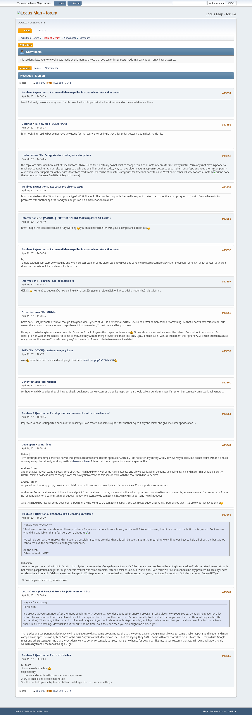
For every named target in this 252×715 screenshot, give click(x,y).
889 (38, 82)
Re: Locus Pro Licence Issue (66, 186)
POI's (25, 350)
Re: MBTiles (49, 312)
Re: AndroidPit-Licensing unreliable (71, 514)
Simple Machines (40, 711)
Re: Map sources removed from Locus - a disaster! (80, 413)
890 (43, 82)
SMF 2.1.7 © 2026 (23, 711)
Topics (37, 68)
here (76, 461)
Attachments (51, 68)
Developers (28, 444)
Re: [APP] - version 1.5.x (76, 591)
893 (61, 82)
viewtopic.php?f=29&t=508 (98, 360)
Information (29, 218)
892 (55, 82)
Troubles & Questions (35, 92)
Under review (30, 155)
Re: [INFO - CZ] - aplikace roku (56, 280)
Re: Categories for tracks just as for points (65, 155)
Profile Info (25, 45)
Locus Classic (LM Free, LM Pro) (41, 591)
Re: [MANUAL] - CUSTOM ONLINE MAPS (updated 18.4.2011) (75, 218)
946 (69, 82)
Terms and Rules (218, 711)
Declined (27, 124)
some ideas (44, 444)
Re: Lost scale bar (60, 655)
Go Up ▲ (232, 711)
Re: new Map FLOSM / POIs (50, 124)
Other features (31, 312)
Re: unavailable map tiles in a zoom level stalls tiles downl (85, 92)
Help (205, 711)
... (34, 82)
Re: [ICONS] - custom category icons (51, 350)
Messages (24, 68)
